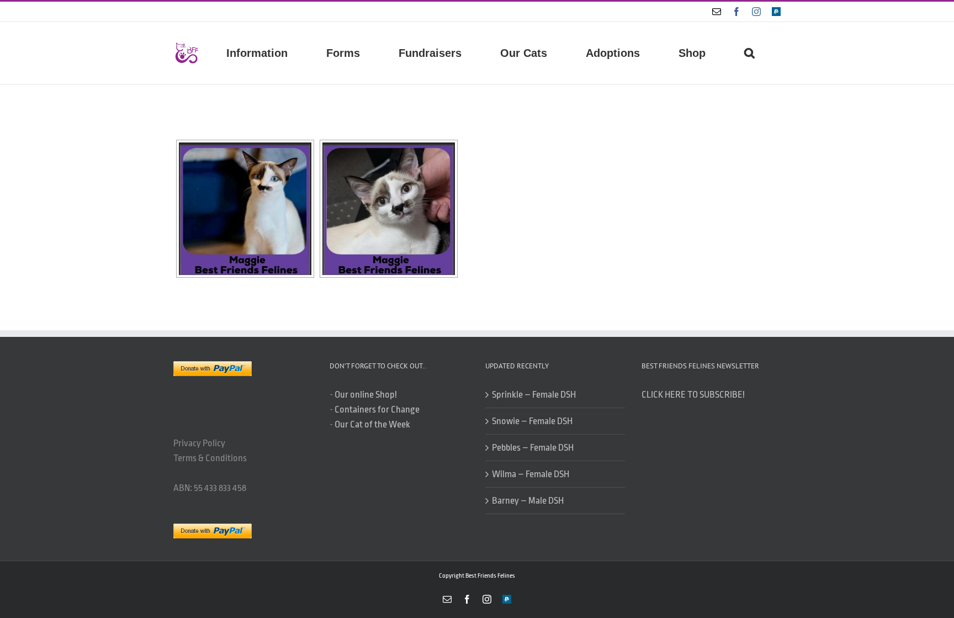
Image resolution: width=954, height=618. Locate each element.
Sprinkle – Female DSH (534, 394)
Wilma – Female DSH (530, 474)
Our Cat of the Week (372, 424)
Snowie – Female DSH (532, 421)
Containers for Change (377, 409)
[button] (749, 53)
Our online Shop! (366, 394)
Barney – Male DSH (528, 500)
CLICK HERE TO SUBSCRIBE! (693, 394)
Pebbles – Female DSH (533, 447)
